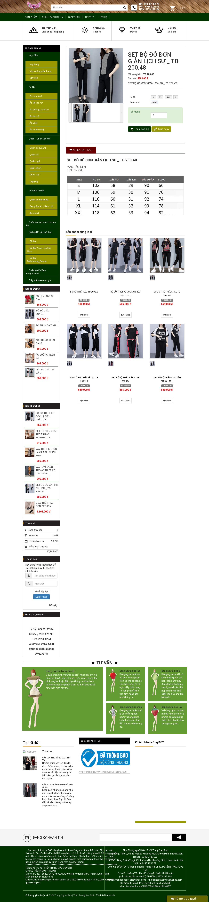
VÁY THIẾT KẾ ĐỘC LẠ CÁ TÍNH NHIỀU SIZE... (46, 452)
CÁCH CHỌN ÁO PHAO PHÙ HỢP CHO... (57, 786)
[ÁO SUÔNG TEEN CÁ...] (30, 358)
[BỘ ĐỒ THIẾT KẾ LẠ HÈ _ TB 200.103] (167, 255)
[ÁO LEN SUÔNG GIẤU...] (30, 299)
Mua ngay (163, 128)
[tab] (81, 150)
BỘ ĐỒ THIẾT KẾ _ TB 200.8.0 (84, 292)
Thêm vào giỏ (141, 128)
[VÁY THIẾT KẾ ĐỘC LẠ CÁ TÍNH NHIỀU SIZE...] (30, 452)
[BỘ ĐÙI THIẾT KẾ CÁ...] (30, 372)
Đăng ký (53, 605)
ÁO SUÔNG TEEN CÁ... (45, 356)
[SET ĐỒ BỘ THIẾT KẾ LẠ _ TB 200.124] (125, 341)
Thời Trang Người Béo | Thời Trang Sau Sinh (72, 895)
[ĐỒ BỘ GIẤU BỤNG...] (30, 314)
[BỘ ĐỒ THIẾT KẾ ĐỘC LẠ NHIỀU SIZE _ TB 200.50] (125, 255)
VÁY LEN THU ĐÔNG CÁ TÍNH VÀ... (56, 759)
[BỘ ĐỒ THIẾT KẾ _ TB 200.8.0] (84, 255)
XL (160, 97)
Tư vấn (104, 663)
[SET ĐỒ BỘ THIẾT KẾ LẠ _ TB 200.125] (84, 341)
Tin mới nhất (31, 742)
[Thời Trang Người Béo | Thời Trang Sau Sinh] (34, 6)
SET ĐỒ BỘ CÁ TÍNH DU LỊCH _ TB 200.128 (47, 488)
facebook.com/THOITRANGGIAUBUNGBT (148, 886)
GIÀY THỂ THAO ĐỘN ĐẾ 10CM (44, 504)
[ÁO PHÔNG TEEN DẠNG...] (30, 343)
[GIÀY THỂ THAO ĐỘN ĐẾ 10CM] (30, 508)
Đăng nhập (41, 596)
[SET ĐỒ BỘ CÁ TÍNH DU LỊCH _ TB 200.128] (30, 488)
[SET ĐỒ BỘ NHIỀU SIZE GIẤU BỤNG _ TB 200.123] (167, 341)
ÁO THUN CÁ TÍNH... (47, 325)
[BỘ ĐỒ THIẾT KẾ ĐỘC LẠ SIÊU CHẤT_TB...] (30, 416)
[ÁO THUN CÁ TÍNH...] (30, 328)
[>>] (179, 837)
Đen (154, 102)
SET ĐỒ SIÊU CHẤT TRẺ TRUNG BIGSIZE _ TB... (46, 434)
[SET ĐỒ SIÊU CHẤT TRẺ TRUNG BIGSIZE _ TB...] (30, 434)
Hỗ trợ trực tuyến (185, 898)
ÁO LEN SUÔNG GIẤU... (44, 298)
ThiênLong (47, 751)
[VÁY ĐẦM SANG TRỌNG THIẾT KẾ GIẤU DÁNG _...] (30, 471)
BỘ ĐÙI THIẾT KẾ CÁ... (45, 371)
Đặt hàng (84, 315)
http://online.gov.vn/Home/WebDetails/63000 (103, 772)
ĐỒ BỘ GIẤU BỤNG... (42, 312)
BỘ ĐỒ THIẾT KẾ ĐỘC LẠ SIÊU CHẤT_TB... (45, 416)
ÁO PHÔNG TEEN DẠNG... (45, 342)
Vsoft (112, 895)
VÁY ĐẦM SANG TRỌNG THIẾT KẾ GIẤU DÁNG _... (45, 470)
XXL (168, 97)
